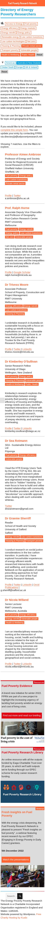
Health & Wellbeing (10, 54)
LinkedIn (27, 349)
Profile (8, 195)
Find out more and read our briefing (22, 715)
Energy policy (24, 32)
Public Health (28, 54)
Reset (39, 54)
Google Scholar (22, 272)
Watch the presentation (15, 859)
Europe (19, 67)
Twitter (17, 195)
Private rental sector (31, 46)
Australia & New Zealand (28, 63)
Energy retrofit (8, 32)
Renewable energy (10, 37)
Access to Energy (14, 24)
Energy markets (27, 28)
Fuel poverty (31, 24)
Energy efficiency (10, 28)
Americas (10, 63)
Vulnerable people (29, 50)
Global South (8, 67)
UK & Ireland (31, 67)
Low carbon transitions (31, 37)
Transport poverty (10, 50)
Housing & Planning (11, 46)
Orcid (36, 584)
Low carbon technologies (13, 41)
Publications (11, 587)
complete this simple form (14, 130)
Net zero (31, 41)
